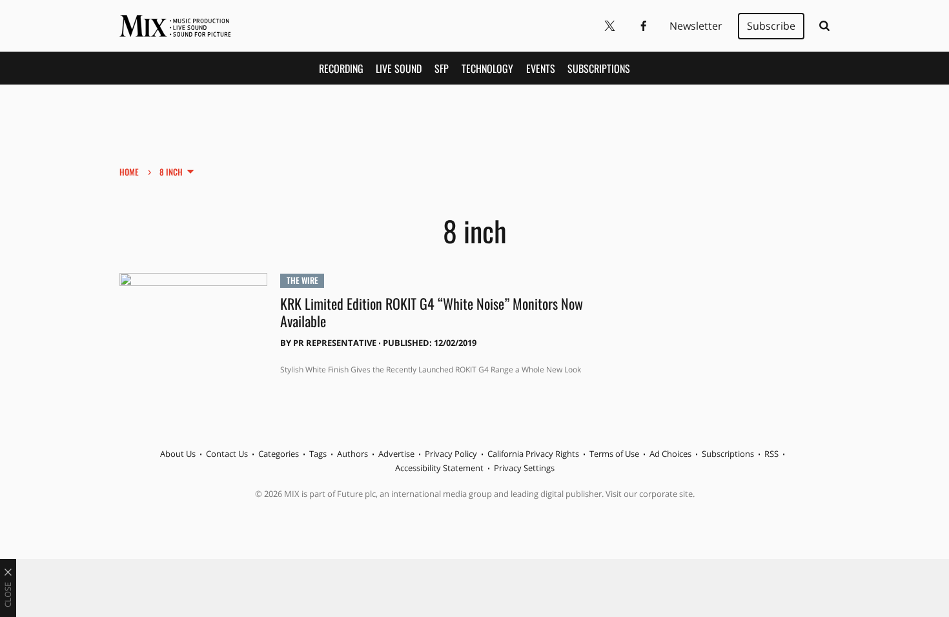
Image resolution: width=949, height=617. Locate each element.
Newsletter (695, 26)
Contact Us (227, 454)
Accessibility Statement (439, 468)
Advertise (396, 454)
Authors (352, 454)
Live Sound (399, 68)
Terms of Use (614, 454)
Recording (341, 68)
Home (129, 171)
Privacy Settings (524, 468)
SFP (441, 68)
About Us (178, 454)
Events (540, 68)
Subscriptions (598, 68)
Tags (318, 454)
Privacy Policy (451, 454)
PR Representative (334, 343)
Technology (487, 68)
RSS (771, 454)
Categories (278, 454)
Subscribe (771, 26)
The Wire (302, 280)
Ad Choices (670, 454)
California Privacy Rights (533, 454)
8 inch (171, 171)
